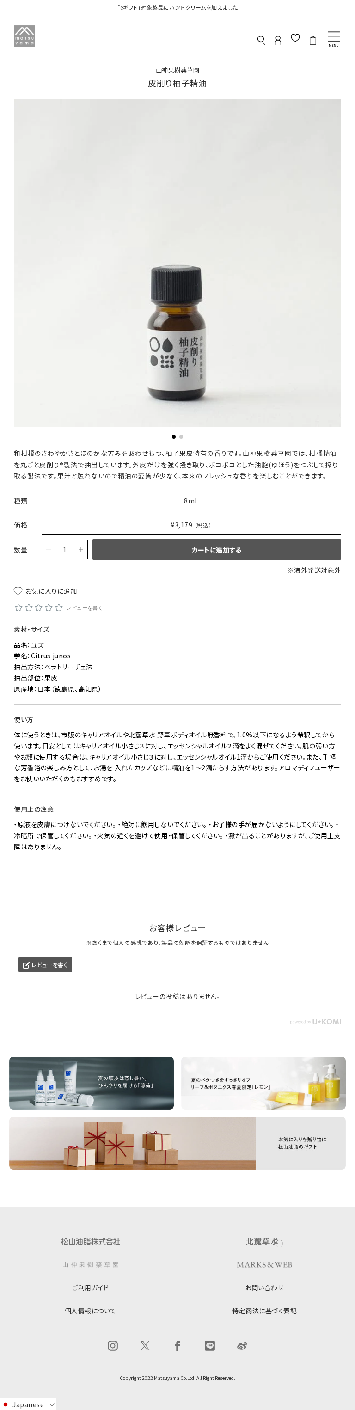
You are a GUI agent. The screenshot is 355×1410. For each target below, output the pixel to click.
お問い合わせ (264, 1287)
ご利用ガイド (90, 1287)
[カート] (313, 42)
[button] (174, 437)
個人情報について (90, 1310)
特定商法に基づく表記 (264, 1310)
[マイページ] (278, 42)
